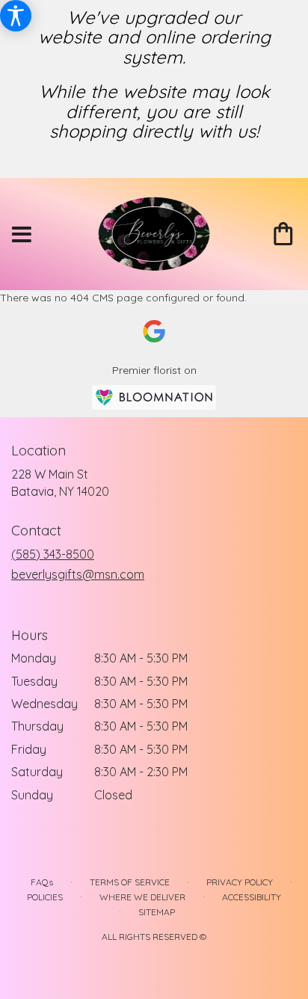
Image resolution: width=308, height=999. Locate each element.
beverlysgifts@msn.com (77, 574)
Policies (45, 897)
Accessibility (251, 897)
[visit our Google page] (154, 331)
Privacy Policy (239, 882)
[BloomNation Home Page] (154, 397)
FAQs (42, 882)
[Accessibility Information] (15, 15)
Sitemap (156, 911)
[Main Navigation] (21, 235)
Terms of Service (130, 882)
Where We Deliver (142, 897)
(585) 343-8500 (52, 554)
